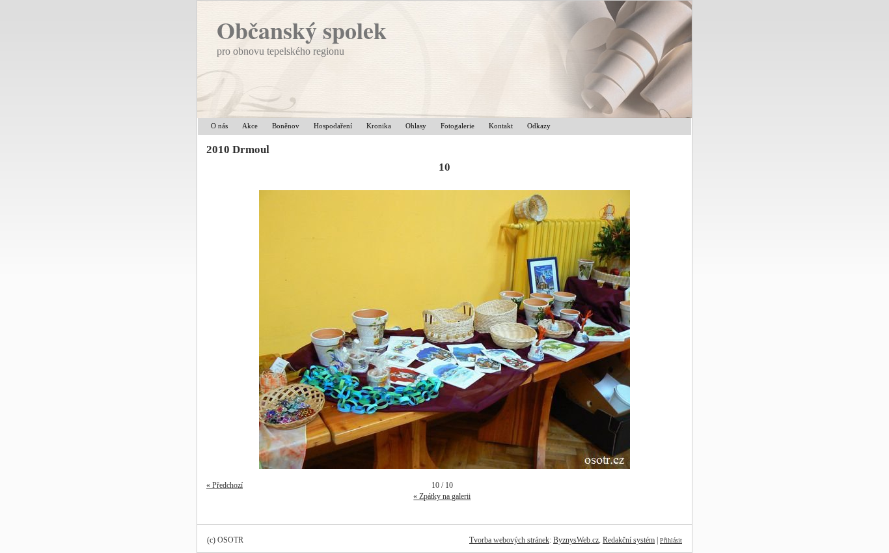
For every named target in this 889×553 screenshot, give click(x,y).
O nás (219, 126)
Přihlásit (671, 540)
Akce (250, 126)
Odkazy (539, 126)
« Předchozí (224, 485)
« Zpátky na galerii (442, 496)
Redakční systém (629, 540)
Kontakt (501, 126)
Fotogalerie (457, 126)
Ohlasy (415, 126)
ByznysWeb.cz (576, 540)
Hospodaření (333, 126)
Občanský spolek (302, 30)
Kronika (378, 126)
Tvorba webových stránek (509, 540)
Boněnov (285, 126)
